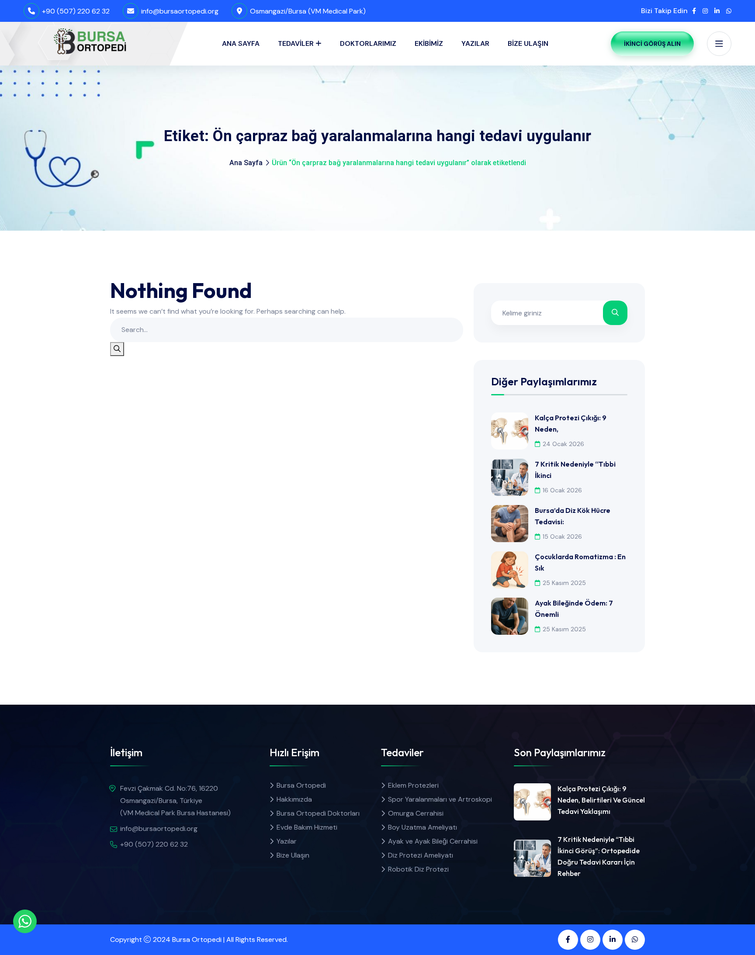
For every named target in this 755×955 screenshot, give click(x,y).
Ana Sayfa (241, 43)
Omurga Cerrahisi (415, 813)
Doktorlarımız (368, 43)
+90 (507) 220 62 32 (76, 11)
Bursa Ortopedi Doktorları (318, 813)
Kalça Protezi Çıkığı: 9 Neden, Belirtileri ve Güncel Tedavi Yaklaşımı (601, 800)
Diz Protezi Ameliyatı (420, 855)
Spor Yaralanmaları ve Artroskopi (440, 799)
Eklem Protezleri (413, 785)
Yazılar (475, 43)
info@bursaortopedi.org (179, 11)
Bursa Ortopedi (301, 785)
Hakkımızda (294, 799)
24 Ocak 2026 (563, 444)
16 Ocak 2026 (562, 490)
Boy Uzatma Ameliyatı (422, 827)
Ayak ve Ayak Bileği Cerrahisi (433, 841)
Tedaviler (296, 43)
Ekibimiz (429, 43)
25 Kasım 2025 (564, 583)
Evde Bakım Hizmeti (307, 827)
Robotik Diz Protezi (418, 869)
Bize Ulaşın (528, 43)
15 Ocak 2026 (562, 536)
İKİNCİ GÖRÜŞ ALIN (652, 44)
